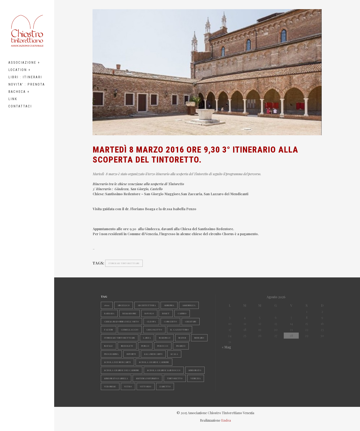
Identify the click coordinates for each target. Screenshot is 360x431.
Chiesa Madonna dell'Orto (121, 321)
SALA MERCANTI (153, 354)
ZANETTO (165, 386)
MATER (182, 337)
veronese (110, 386)
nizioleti (127, 345)
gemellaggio (129, 329)
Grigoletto (154, 329)
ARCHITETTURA (147, 305)
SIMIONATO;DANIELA (116, 378)
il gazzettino (179, 329)
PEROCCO (162, 345)
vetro (128, 386)
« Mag (226, 347)
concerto (170, 321)
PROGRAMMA (111, 354)
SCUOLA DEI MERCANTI (117, 362)
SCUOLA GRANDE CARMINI (154, 362)
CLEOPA (151, 321)
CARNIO (182, 313)
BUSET (166, 313)
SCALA (174, 354)
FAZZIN (108, 329)
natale (108, 345)
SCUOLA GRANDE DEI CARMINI (121, 370)
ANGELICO (124, 305)
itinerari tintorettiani (124, 263)
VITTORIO (145, 386)
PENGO (145, 345)
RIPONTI (131, 354)
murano (199, 337)
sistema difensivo (147, 378)
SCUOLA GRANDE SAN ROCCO (163, 370)
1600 (106, 305)
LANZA (147, 337)
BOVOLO (149, 313)
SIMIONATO (195, 370)
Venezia (196, 378)
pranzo (180, 345)
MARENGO (164, 337)
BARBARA (109, 313)
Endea (226, 420)
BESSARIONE (129, 313)
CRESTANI (190, 321)
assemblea (188, 305)
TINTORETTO (174, 378)
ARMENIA (169, 305)
